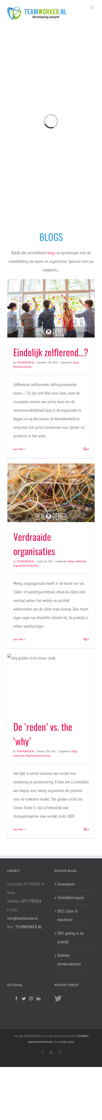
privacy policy (67, 1041)
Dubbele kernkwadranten (69, 960)
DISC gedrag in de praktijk (70, 937)
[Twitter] (24, 998)
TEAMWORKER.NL (25, 362)
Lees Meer (18, 449)
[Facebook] (16, 998)
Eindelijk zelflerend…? (50, 352)
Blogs (76, 362)
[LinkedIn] (38, 998)
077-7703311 (32, 901)
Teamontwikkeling (22, 366)
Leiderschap (80, 561)
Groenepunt (66, 884)
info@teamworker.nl (22, 918)
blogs (51, 252)
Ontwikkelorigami (70, 897)
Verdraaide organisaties (34, 543)
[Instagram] (31, 998)
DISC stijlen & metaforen (67, 915)
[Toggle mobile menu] (92, 7)
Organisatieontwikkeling (25, 565)
